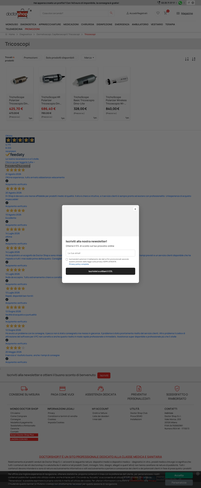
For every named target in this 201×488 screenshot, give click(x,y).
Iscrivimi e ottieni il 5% (100, 271)
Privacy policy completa (79, 264)
